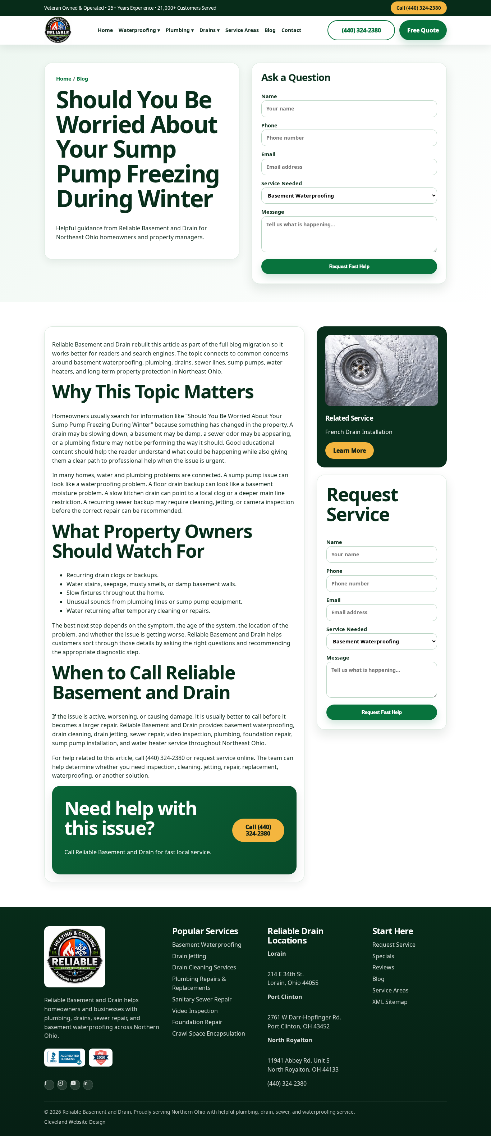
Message (272, 211)
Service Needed (281, 183)
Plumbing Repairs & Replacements (199, 983)
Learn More (349, 450)
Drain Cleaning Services (204, 967)
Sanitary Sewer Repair (202, 999)
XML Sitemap (390, 1002)
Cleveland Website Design (74, 1121)
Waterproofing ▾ (139, 30)
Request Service (394, 945)
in (85, 1083)
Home (105, 30)
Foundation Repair (197, 1022)
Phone (269, 125)
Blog (270, 30)
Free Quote (423, 30)
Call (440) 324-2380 (418, 8)
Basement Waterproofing (207, 945)
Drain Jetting (189, 956)
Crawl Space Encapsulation (208, 1033)
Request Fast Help (349, 266)
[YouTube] (75, 1085)
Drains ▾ (209, 30)
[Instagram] (62, 1085)
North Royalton (289, 1040)
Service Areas (242, 30)
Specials (383, 956)
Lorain (276, 954)
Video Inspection (195, 1011)
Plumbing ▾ (180, 30)
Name (269, 96)
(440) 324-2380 (361, 30)
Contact (291, 30)
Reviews (383, 967)
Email (268, 154)
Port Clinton (284, 997)
